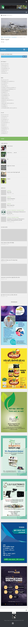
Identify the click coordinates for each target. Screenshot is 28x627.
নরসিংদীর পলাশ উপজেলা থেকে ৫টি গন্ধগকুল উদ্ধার (9, 260)
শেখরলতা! (8, 179)
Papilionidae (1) (5, 70)
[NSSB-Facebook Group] (26, 49)
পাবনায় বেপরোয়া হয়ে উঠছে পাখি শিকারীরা (7, 242)
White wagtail (5, 39)
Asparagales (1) (5, 119)
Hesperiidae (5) (5, 65)
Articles (9, 190)
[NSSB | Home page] (14, 7)
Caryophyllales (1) (6, 122)
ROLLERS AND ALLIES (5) (8, 103)
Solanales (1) (4, 133)
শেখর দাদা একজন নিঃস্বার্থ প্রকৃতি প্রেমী (13, 172)
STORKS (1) (4, 104)
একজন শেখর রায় (10, 146)
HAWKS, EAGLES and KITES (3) (9, 87)
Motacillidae (7, 37)
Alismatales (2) (5, 116)
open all (2, 63)
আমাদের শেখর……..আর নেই (12, 152)
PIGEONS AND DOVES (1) (8, 100)
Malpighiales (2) (5, 128)
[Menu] (26, 1)
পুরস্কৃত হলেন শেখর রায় (11, 165)
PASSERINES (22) (6, 95)
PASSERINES (14, 37)
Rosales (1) (4, 130)
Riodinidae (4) (5, 73)
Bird (2, 37)
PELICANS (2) (5, 97)
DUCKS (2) (4, 84)
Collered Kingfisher (11, 198)
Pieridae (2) (4, 71)
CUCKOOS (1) (5, 83)
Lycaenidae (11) (5, 66)
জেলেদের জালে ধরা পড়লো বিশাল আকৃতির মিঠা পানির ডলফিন (10, 277)
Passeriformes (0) (5, 93)
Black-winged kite (10, 205)
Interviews (13, 210)
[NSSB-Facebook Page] (24, 49)
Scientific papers (20, 210)
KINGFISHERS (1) (6, 90)
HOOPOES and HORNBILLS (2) (9, 89)
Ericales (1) (4, 124)
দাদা (7, 159)
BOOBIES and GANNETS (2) (8, 81)
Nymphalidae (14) (6, 68)
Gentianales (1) (5, 127)
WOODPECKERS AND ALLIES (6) (9, 108)
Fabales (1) (4, 125)
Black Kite (9, 192)
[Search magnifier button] (26, 56)
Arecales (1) (4, 117)
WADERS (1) (5, 106)
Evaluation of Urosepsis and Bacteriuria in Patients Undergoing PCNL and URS (15, 219)
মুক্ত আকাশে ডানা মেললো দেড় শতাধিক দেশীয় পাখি (9, 294)
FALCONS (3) (5, 86)
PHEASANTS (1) (5, 98)
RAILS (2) (4, 101)
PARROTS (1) (5, 92)
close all (6, 63)
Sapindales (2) (5, 131)
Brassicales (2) (5, 121)
